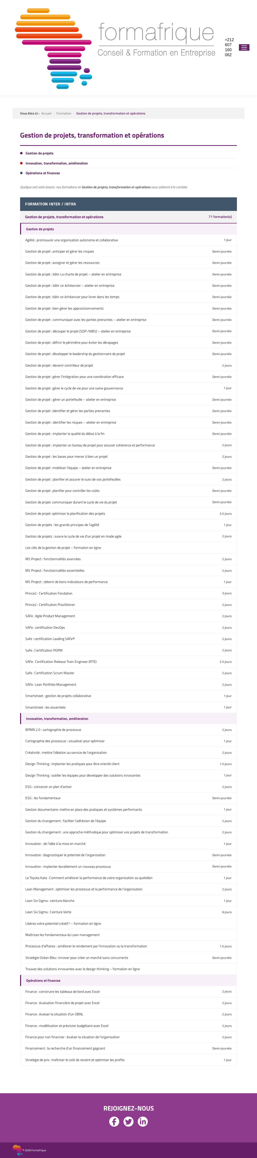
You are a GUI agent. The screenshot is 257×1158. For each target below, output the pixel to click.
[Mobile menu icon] (244, 47)
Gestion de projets (40, 228)
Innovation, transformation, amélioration (57, 718)
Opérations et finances (43, 980)
